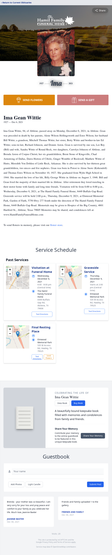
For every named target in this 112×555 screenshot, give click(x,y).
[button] (18, 274)
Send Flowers (49, 357)
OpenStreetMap (59, 547)
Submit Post (95, 484)
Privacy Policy (47, 542)
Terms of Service (64, 542)
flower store (56, 225)
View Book (62, 403)
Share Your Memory (93, 435)
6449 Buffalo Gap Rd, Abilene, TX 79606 (43, 304)
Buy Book (78, 403)
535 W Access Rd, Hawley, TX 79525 (97, 302)
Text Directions (42, 314)
